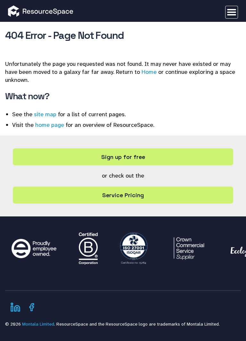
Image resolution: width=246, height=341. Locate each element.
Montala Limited (38, 324)
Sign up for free (123, 157)
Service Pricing (123, 195)
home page (49, 125)
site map (45, 114)
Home (149, 72)
